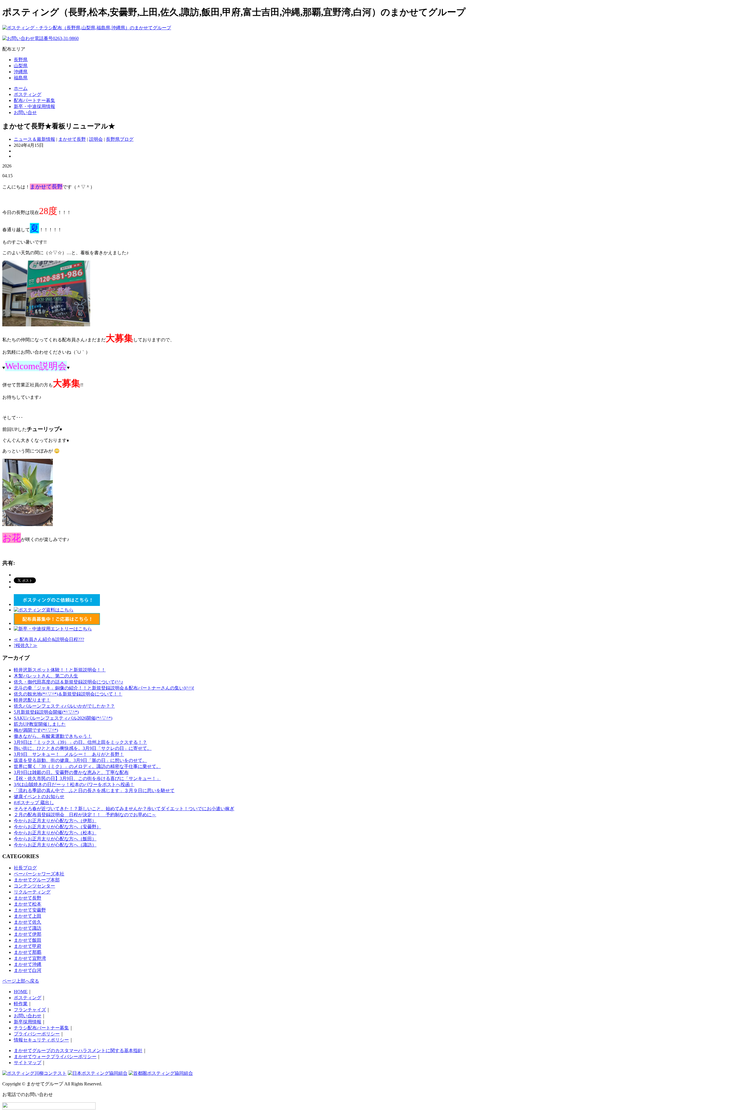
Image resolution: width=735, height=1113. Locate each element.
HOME (21, 991)
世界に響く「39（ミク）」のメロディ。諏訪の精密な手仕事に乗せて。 (87, 766)
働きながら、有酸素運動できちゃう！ (53, 736)
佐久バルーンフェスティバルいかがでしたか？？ (64, 706)
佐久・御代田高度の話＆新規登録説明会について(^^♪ (68, 681)
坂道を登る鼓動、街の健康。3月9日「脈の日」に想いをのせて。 (80, 760)
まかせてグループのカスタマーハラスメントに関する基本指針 (78, 1050)
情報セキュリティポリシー (41, 1039)
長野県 (21, 59)
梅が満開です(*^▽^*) (36, 730)
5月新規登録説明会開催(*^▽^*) (46, 712)
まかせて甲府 (27, 946)
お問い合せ (25, 112)
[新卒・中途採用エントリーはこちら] (53, 628)
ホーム (21, 88)
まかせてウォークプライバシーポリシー (55, 1056)
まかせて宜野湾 (30, 958)
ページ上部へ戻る (20, 981)
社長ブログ (25, 867)
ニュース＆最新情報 (34, 139)
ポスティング (27, 94)
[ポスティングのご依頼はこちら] (57, 604)
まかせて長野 (72, 139)
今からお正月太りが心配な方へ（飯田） (55, 838)
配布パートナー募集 (34, 100)
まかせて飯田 (27, 940)
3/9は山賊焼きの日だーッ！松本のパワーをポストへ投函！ (74, 784)
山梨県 (21, 65)
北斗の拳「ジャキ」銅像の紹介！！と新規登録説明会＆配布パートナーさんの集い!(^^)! (104, 687)
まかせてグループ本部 (37, 879)
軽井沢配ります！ (32, 700)
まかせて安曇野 (30, 910)
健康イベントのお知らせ (39, 796)
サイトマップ (27, 1062)
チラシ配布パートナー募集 (41, 1027)
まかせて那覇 (27, 952)
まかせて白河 (27, 970)
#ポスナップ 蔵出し (34, 802)
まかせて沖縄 (27, 964)
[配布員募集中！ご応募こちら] (57, 623)
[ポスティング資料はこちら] (44, 609)
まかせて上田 (27, 916)
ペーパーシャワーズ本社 (39, 873)
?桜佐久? (25, 645)
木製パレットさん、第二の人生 (46, 675)
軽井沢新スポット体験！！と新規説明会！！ (60, 669)
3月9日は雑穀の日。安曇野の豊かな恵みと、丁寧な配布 (71, 772)
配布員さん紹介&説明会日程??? (49, 639)
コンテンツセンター (34, 885)
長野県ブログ (120, 139)
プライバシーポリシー (37, 1033)
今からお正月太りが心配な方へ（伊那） (55, 820)
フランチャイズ (30, 1009)
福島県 (21, 77)
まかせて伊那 (27, 934)
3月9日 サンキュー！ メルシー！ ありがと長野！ (69, 754)
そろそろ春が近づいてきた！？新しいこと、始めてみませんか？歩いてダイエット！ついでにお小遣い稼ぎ (124, 808)
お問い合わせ (27, 1015)
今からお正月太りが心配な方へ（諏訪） (55, 844)
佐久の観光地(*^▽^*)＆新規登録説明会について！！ (68, 694)
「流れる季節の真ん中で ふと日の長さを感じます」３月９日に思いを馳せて (94, 790)
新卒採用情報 (27, 1021)
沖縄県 (21, 71)
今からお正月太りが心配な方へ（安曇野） (57, 826)
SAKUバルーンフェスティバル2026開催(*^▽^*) (63, 718)
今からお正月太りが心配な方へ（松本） (55, 832)
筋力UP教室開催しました (40, 724)
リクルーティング (32, 891)
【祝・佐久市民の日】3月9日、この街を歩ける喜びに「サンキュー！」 (87, 778)
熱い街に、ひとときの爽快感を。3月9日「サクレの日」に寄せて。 (83, 748)
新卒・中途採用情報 (34, 106)
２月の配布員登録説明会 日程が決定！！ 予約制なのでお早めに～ (85, 814)
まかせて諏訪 (27, 928)
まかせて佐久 (27, 922)
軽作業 (21, 1003)
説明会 (96, 139)
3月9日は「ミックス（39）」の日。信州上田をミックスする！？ (80, 742)
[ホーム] (86, 27)
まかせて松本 (27, 904)
